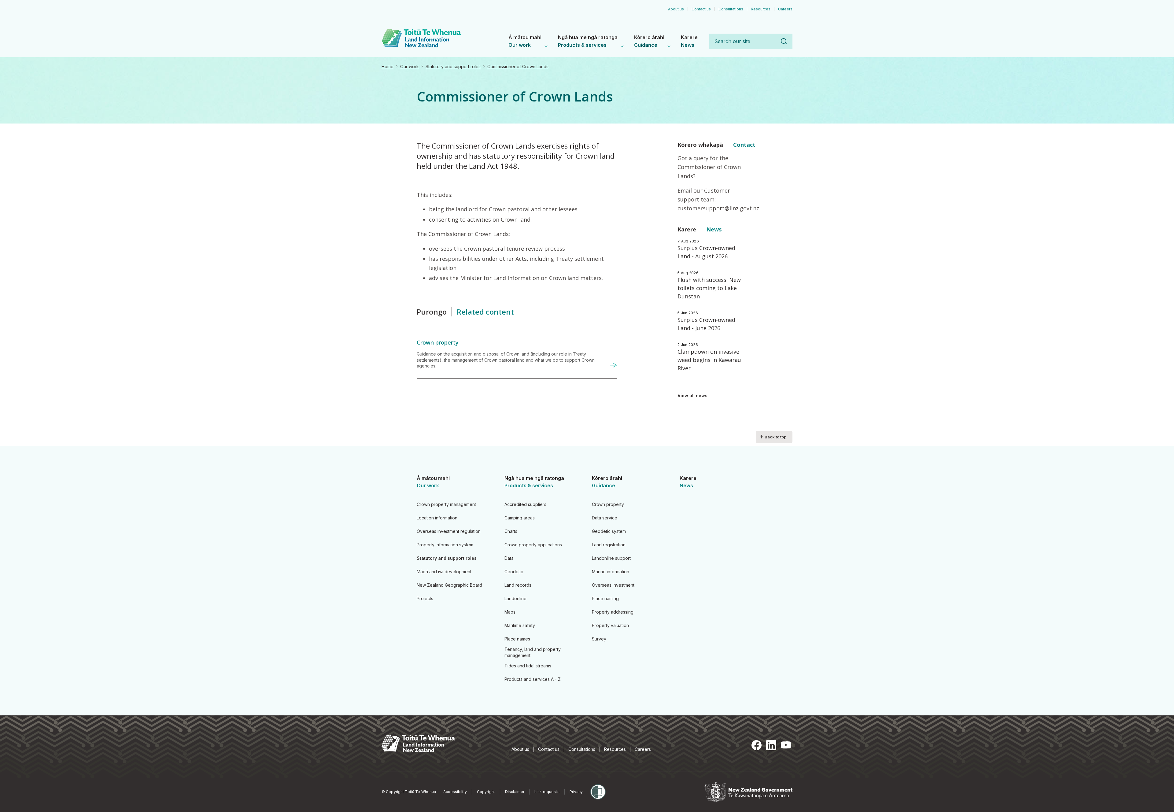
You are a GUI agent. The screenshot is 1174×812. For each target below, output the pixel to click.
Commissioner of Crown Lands (517, 66)
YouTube (785, 745)
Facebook (756, 745)
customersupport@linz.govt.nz (718, 208)
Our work (409, 66)
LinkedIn (771, 745)
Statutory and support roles (453, 66)
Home (387, 66)
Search (783, 41)
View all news (692, 395)
